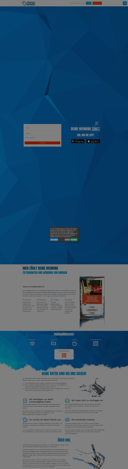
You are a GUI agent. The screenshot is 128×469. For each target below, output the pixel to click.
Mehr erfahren (54, 239)
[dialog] (64, 234)
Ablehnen (67, 239)
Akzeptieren (74, 239)
